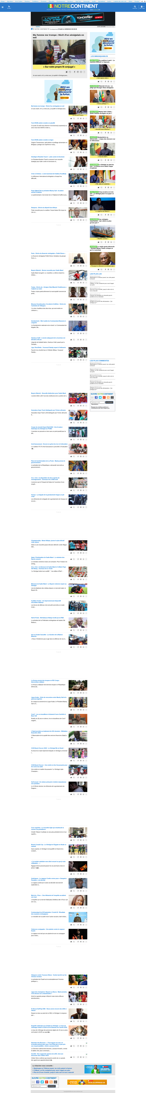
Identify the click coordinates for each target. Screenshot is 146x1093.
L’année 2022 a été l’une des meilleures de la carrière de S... (49, 396)
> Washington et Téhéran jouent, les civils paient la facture (52, 1068)
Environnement (61, 1)
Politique (50, 9)
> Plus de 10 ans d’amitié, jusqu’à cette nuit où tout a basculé (53, 1072)
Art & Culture (18, 1)
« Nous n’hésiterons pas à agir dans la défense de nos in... (48, 639)
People (64, 9)
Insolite (94, 1)
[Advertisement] (58, 238)
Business (27, 1)
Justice (109, 1)
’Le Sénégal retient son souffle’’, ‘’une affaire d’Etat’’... (47, 571)
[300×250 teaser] (102, 52)
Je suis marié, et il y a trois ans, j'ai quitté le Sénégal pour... (48, 108)
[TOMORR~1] (73, 25)
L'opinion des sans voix (119, 1)
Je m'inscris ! (109, 402)
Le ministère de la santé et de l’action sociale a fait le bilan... (49, 916)
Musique (137, 1)
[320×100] (98, 1073)
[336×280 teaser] (58, 103)
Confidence (35, 1)
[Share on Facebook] (74, 71)
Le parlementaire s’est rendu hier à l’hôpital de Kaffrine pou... (49, 195)
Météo (130, 1)
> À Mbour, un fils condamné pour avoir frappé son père (51, 1070)
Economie (43, 1)
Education (51, 1)
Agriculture (10, 1)
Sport (69, 9)
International (101, 1)
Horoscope (86, 1)
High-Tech (78, 1)
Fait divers (70, 1)
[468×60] (87, 1084)
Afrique (3, 1)
